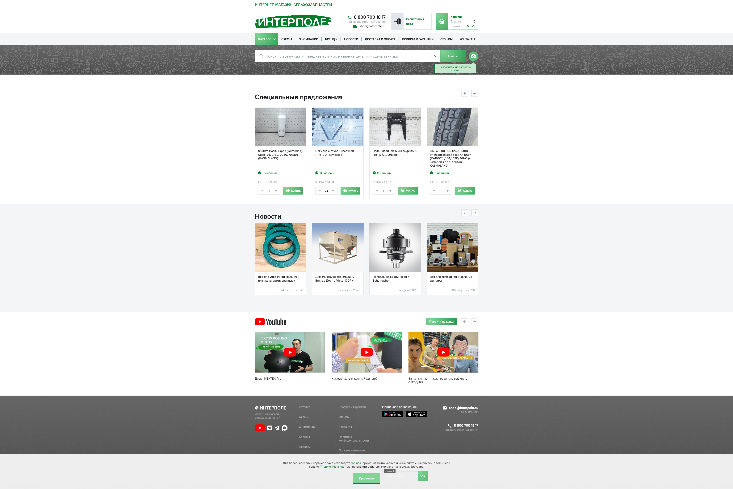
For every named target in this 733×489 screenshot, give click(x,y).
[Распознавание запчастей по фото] (473, 56)
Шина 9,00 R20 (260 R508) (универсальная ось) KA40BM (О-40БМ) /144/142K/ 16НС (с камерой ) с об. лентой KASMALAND (450, 158)
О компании (307, 427)
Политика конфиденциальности (354, 438)
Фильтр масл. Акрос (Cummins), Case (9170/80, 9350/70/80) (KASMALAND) (280, 154)
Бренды (304, 437)
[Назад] (464, 93)
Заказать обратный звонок (367, 21)
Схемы (303, 417)
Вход (409, 24)
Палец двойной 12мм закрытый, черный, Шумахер (395, 152)
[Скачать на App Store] (416, 414)
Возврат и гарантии (352, 407)
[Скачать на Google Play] (392, 414)
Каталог (304, 407)
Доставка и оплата (312, 456)
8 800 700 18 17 (370, 17)
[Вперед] (474, 93)
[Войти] (397, 21)
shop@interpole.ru (372, 26)
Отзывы (344, 417)
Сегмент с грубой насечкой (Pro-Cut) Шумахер (334, 152)
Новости (305, 447)
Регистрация (415, 19)
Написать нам (469, 412)
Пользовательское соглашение (352, 452)
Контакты (345, 427)
